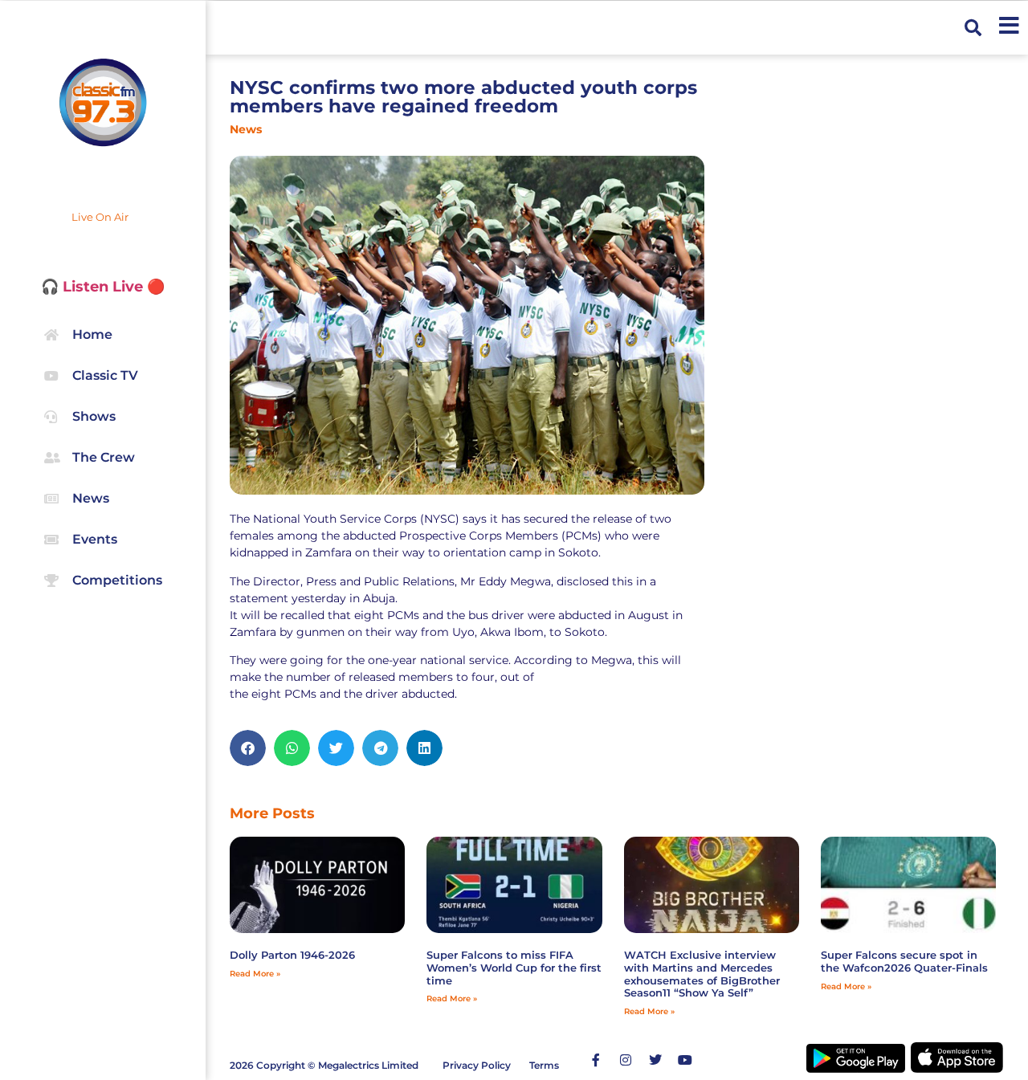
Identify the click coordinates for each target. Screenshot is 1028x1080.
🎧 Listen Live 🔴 (103, 286)
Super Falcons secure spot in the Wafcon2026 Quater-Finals (904, 961)
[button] (973, 27)
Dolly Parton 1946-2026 (292, 954)
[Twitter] (655, 1060)
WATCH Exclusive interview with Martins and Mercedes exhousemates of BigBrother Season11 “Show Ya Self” (702, 973)
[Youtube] (685, 1060)
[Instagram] (625, 1060)
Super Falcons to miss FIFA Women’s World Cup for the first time (514, 967)
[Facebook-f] (596, 1060)
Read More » (255, 973)
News (246, 129)
